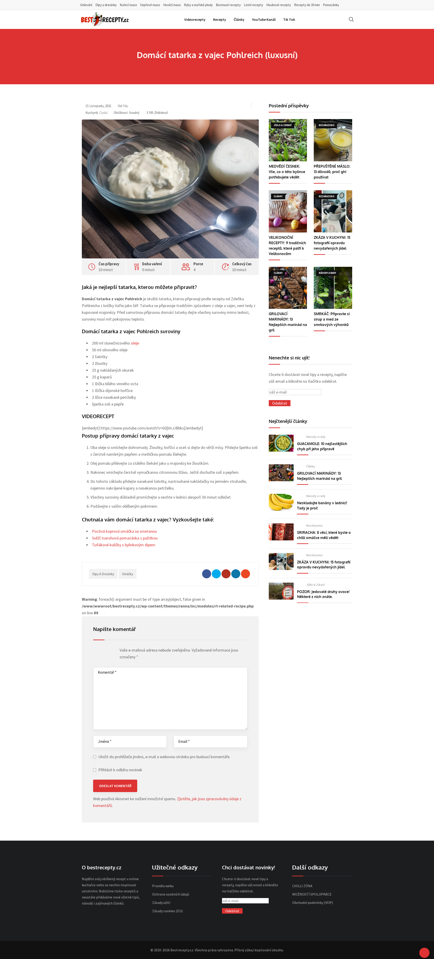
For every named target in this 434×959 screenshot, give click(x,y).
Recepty (219, 19)
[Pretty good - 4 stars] (108, 651)
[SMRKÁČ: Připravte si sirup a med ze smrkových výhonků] (333, 288)
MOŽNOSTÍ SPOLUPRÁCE (312, 894)
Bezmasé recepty (228, 5)
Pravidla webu (163, 886)
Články (239, 19)
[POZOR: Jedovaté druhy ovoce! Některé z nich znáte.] (281, 591)
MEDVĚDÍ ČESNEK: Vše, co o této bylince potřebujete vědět (287, 171)
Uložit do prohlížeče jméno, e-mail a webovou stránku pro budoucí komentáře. (164, 756)
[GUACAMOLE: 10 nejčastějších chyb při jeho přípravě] (281, 443)
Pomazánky (331, 5)
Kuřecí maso (128, 5)
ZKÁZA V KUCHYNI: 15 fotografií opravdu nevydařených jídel (332, 243)
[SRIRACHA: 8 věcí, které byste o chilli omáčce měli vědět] (281, 531)
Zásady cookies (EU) (167, 911)
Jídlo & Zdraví (315, 585)
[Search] (351, 19)
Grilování (86, 5)
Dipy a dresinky (106, 5)
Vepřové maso (150, 5)
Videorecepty (194, 19)
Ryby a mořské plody (198, 5)
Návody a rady (316, 437)
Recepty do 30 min (307, 5)
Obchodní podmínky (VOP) (312, 902)
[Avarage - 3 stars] (104, 651)
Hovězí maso (172, 5)
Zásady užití (161, 902)
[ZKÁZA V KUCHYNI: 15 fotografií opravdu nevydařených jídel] (333, 211)
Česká (103, 112)
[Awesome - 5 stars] (113, 651)
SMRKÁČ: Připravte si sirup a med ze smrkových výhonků (332, 319)
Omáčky (127, 574)
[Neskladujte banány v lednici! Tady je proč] (281, 502)
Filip (125, 106)
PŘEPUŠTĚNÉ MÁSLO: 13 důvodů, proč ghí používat (332, 171)
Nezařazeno (314, 525)
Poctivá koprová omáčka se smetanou (124, 531)
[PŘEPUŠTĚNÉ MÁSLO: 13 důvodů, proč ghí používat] (333, 140)
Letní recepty (253, 5)
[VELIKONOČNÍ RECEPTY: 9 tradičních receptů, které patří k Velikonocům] (288, 211)
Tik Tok (289, 19)
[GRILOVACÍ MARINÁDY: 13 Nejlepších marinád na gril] (288, 288)
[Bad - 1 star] (96, 651)
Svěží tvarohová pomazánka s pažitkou (125, 538)
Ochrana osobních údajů (170, 894)
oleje (135, 343)
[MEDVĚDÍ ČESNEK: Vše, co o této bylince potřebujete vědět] (288, 140)
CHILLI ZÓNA (302, 886)
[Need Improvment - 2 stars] (100, 651)
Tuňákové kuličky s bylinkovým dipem (123, 544)
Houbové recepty (278, 5)
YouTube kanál (264, 19)
